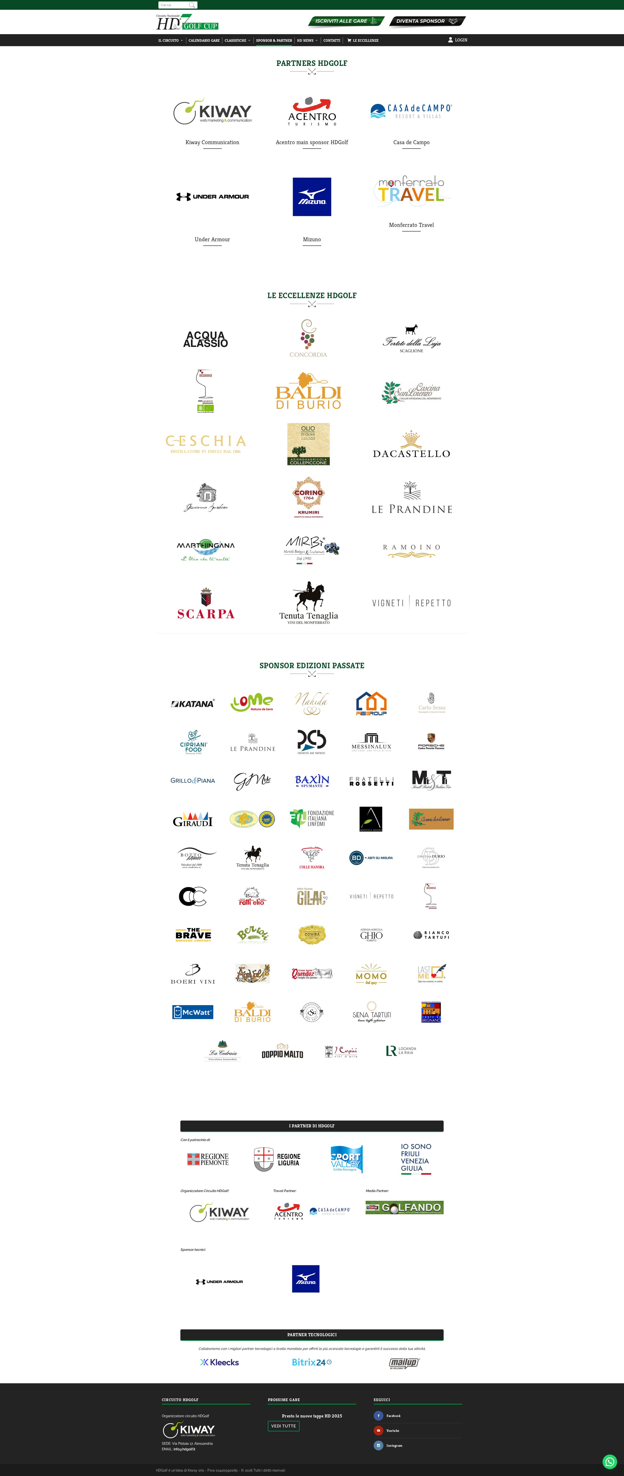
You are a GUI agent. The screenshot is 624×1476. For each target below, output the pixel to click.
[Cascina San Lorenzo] (411, 413)
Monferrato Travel (411, 225)
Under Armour (212, 239)
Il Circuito (168, 40)
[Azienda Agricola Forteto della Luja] (411, 360)
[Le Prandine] (411, 519)
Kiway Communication (212, 142)
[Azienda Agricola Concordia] (309, 360)
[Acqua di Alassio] (205, 354)
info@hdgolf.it (184, 1449)
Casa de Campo (411, 142)
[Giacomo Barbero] (205, 513)
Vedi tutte (283, 1426)
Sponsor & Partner (274, 40)
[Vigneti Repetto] (411, 624)
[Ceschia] (206, 466)
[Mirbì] (309, 572)
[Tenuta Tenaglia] (309, 624)
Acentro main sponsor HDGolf (312, 142)
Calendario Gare (204, 40)
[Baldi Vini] (309, 413)
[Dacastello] (411, 466)
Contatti (331, 40)
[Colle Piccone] (309, 466)
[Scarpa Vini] (206, 624)
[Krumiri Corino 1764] (309, 519)
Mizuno (312, 239)
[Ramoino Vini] (411, 572)
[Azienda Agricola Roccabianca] (206, 413)
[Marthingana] (205, 565)
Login (461, 40)
